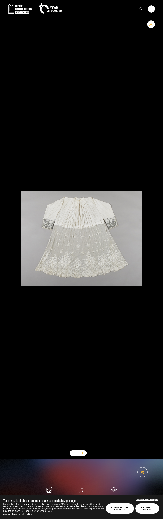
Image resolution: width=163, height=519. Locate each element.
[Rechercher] (141, 9)
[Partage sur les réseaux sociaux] (142, 472)
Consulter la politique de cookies (17, 514)
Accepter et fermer (147, 508)
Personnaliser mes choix (119, 508)
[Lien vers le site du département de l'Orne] (50, 12)
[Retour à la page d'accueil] (20, 12)
